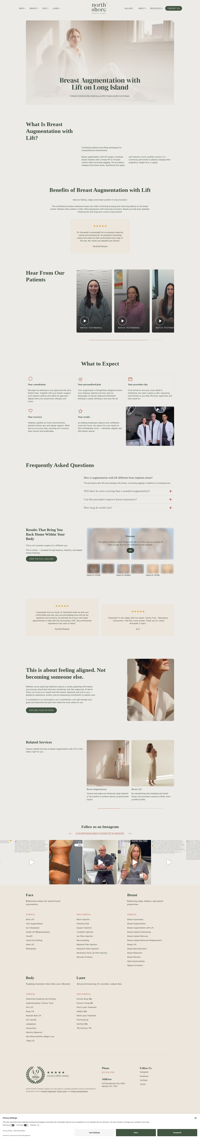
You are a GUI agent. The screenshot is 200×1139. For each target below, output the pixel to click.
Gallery (129, 8)
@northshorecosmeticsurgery (100, 833)
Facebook (144, 1076)
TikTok (143, 1084)
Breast (33, 8)
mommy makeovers (48, 1091)
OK (130, 550)
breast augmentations (79, 1091)
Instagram (144, 1072)
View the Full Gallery (41, 559)
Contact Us (174, 8)
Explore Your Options (41, 710)
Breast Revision (94, 789)
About (141, 8)
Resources (155, 8)
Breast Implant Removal (143, 789)
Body (21, 8)
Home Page (108, 5)
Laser (55, 8)
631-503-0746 (108, 1072)
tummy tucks (62, 1091)
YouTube (143, 1080)
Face (44, 8)
